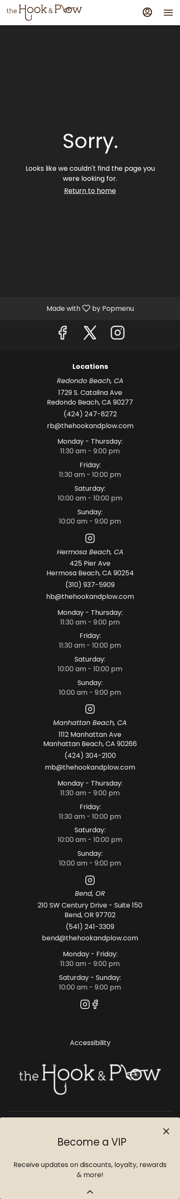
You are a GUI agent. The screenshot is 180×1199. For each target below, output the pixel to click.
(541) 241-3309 (90, 927)
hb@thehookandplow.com (90, 596)
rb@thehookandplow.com (90, 426)
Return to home (90, 191)
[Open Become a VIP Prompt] (90, 1192)
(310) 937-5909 (90, 585)
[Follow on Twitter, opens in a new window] (90, 335)
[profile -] (147, 12)
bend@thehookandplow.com (90, 938)
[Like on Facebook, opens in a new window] (62, 335)
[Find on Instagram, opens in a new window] (117, 335)
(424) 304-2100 (90, 755)
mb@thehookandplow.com (90, 767)
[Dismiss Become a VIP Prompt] (166, 1131)
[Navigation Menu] (168, 12)
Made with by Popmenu (70, 308)
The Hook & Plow (90, 1079)
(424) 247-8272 (90, 414)
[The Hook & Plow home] (44, 12)
